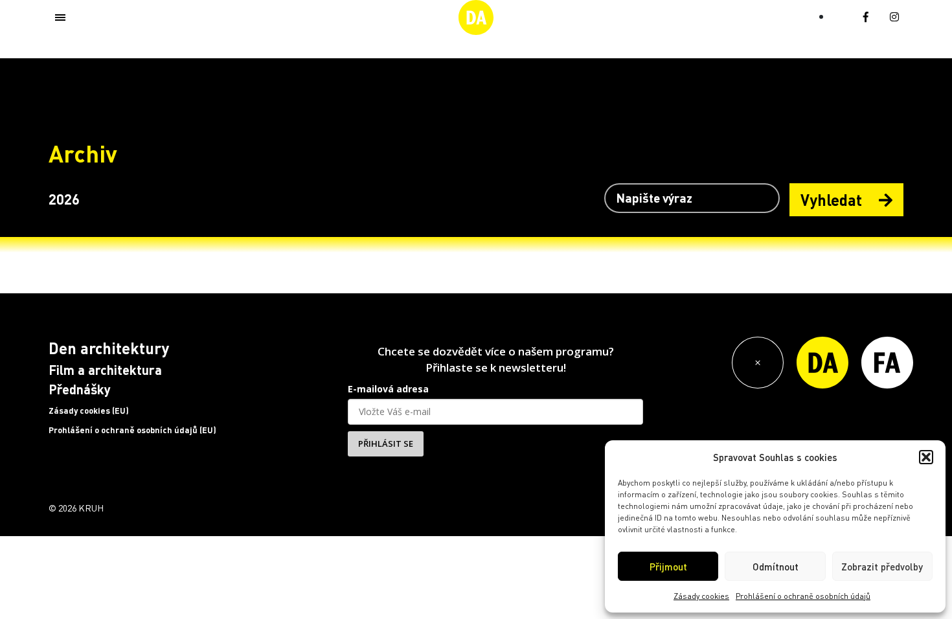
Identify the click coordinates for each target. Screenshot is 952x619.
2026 (64, 199)
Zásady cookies (701, 596)
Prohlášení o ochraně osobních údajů (803, 596)
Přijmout (668, 566)
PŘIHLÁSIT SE (385, 443)
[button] (926, 457)
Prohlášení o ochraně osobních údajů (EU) (132, 430)
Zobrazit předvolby (882, 566)
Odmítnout (776, 566)
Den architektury (109, 348)
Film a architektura (105, 369)
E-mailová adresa (388, 389)
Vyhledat (833, 200)
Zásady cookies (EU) (89, 410)
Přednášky (80, 389)
